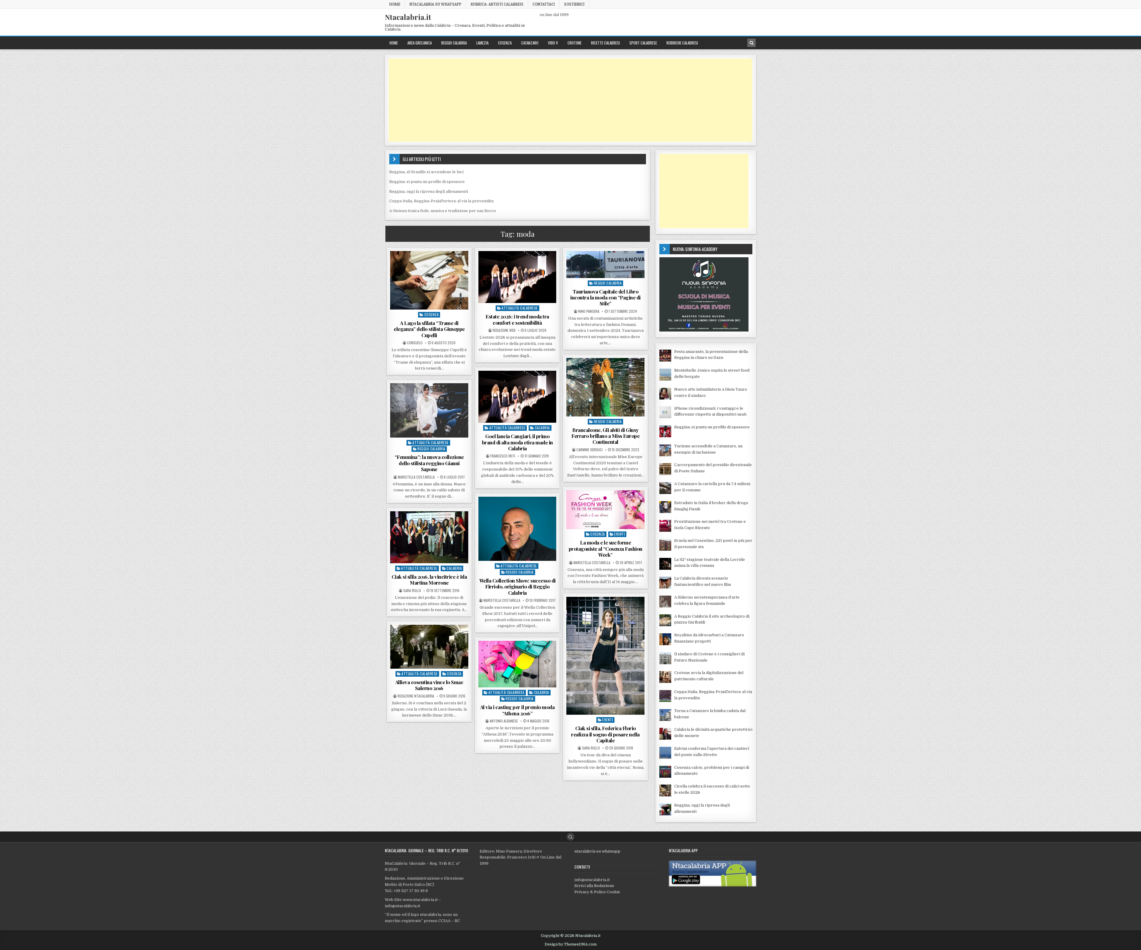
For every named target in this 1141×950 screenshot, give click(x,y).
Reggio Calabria (454, 43)
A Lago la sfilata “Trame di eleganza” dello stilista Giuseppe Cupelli (429, 329)
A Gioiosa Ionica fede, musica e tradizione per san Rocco (442, 211)
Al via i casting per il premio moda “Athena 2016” (517, 710)
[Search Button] (570, 837)
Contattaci (543, 4)
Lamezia (482, 43)
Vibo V (553, 43)
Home (394, 4)
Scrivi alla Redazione (594, 885)
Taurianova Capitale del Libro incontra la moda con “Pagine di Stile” (605, 297)
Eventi (619, 533)
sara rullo (412, 590)
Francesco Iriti (502, 456)
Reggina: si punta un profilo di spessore (427, 181)
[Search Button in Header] (751, 43)
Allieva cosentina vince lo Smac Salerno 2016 (429, 685)
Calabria (542, 427)
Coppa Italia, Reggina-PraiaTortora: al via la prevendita (441, 201)
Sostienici (574, 4)
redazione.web (504, 330)
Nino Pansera (588, 311)
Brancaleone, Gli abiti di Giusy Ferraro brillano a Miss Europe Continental (605, 436)
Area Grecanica (419, 43)
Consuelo (415, 343)
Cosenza (505, 43)
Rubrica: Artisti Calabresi (497, 4)
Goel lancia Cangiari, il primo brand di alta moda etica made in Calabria (517, 442)
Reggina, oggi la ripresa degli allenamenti (428, 191)
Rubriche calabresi (682, 43)
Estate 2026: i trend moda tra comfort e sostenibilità (517, 319)
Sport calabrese (643, 43)
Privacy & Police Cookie (597, 892)
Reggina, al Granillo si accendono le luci (426, 172)
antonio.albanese (504, 721)
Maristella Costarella (416, 477)
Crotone (574, 43)
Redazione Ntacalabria (416, 696)
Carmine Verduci (589, 450)
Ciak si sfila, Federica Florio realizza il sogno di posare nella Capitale (605, 734)
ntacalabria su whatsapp (597, 851)
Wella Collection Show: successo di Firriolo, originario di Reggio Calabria (517, 586)
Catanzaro (529, 43)
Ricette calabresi (605, 43)
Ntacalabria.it (408, 17)
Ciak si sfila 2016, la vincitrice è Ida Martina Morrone (429, 579)
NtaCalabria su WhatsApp (435, 4)
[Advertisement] (567, 100)
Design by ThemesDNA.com (571, 944)
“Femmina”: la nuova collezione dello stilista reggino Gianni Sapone (429, 463)
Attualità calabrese (520, 307)
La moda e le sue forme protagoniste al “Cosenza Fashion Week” (605, 548)
